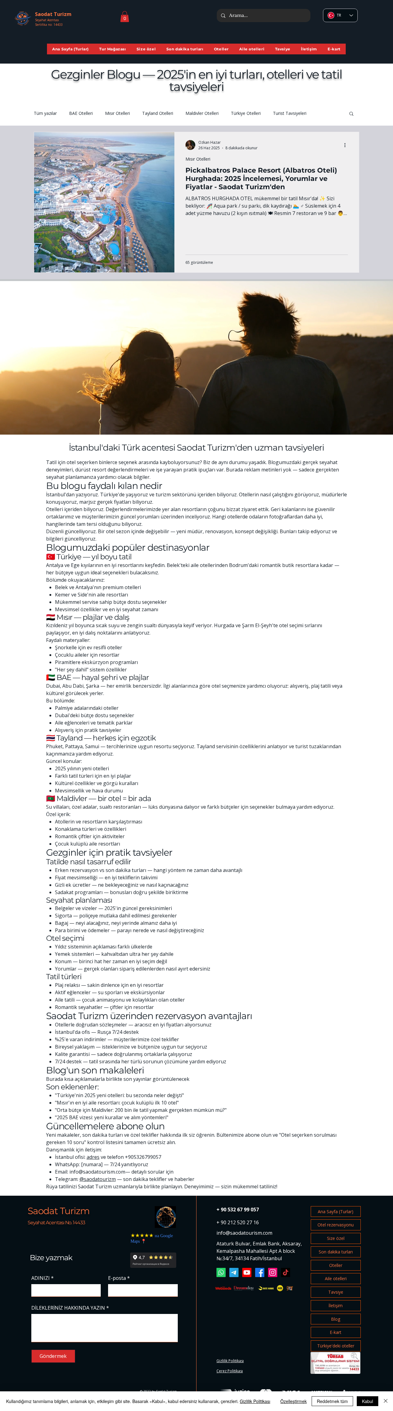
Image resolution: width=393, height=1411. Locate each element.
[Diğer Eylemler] (347, 145)
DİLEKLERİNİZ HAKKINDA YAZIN (70, 1307)
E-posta (119, 1278)
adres (93, 1157)
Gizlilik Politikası (255, 1401)
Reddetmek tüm (332, 1401)
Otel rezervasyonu (335, 1225)
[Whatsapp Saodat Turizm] (221, 1272)
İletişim (336, 1305)
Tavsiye (335, 1292)
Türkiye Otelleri (246, 113)
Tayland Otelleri (157, 113)
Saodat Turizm (58, 1211)
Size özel (335, 1238)
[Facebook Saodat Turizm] (259, 1272)
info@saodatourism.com (97, 1171)
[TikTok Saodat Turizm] (285, 1272)
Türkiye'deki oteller (335, 1346)
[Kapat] (385, 1401)
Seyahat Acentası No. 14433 (56, 1222)
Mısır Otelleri (117, 113)
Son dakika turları (336, 1252)
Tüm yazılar (45, 113)
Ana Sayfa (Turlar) (335, 1211)
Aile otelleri (336, 1278)
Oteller (335, 1265)
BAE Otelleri (81, 113)
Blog (335, 1319)
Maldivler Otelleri (202, 113)
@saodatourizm (98, 1179)
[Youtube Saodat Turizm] (246, 1272)
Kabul (367, 1401)
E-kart (335, 1332)
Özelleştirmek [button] (293, 1401)
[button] (124, 16)
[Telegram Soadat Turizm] (234, 1272)
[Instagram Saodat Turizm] (272, 1272)
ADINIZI (42, 1278)
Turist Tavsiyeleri (289, 113)
